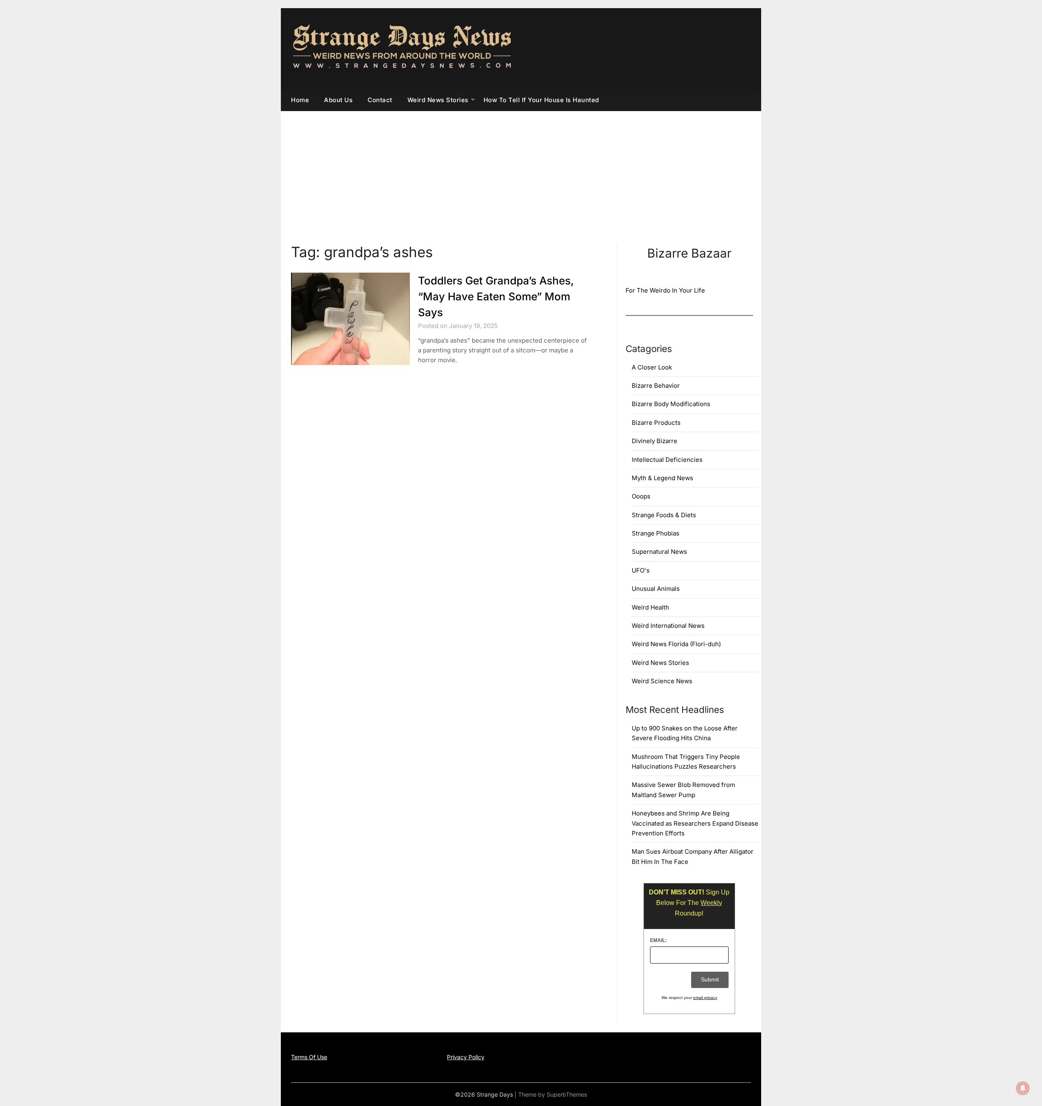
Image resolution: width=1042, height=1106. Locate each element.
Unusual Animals (656, 588)
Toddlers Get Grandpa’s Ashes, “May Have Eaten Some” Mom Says (496, 296)
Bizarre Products (656, 422)
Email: (658, 940)
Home (300, 100)
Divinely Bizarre (654, 441)
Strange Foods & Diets (664, 515)
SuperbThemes (567, 1094)
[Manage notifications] (1022, 1088)
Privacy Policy (465, 1057)
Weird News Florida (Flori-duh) (676, 644)
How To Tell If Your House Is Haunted (541, 100)
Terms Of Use (309, 1057)
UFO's (641, 570)
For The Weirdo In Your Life (665, 290)
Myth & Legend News (662, 478)
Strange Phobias (655, 533)
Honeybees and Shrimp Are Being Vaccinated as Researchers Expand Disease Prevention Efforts (695, 823)
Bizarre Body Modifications (671, 404)
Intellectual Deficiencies (667, 459)
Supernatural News (659, 551)
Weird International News (668, 626)
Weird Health (650, 607)
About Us (338, 100)
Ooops (641, 496)
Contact (380, 100)
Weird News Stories (437, 100)
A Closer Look (652, 367)
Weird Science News (662, 681)
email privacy (705, 997)
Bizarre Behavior (656, 385)
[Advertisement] (521, 172)
